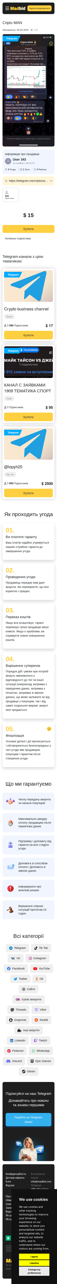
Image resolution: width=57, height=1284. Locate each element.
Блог (8, 1181)
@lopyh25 (13, 466)
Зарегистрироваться (39, 8)
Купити (28, 229)
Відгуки (10, 1185)
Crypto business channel (26, 309)
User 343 (19, 159)
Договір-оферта (15, 1177)
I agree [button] (34, 1256)
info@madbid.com (41, 1181)
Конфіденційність (16, 1174)
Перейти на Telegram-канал (28, 1119)
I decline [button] (34, 1263)
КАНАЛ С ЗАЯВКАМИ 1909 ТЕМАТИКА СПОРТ (27, 387)
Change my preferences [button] (34, 1271)
